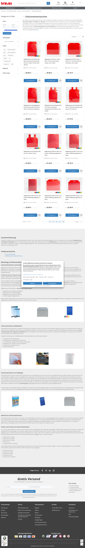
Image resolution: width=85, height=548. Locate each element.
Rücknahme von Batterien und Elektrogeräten (24, 515)
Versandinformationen (40, 522)
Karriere (3, 510)
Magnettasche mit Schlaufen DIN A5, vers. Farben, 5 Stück (32, 152)
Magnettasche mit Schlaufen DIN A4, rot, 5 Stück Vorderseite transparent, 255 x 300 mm (74, 107)
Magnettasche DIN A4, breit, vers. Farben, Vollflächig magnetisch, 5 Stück (53, 153)
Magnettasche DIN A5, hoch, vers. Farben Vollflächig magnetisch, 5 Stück (32, 197)
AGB (70, 514)
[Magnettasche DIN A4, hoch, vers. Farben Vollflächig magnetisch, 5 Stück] (74, 141)
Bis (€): (13, 24)
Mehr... (37, 29)
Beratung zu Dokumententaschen (13, 256)
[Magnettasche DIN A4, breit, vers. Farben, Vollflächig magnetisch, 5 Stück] (53, 141)
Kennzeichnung (10, 8)
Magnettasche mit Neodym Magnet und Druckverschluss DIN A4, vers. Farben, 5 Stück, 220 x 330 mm (32, 62)
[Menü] (7, 536)
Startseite (3, 11)
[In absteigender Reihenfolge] (83, 37)
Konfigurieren (31, 80)
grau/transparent (11, 52)
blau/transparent (11, 49)
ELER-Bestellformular (23, 508)
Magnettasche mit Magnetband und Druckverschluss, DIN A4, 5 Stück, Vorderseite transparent (32, 107)
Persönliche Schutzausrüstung (32, 8)
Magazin (37, 508)
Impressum (71, 508)
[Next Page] (63, 221)
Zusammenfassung (10, 254)
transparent (6, 64)
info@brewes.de (56, 510)
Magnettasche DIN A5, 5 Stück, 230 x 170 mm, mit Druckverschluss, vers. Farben (52, 61)
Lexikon (37, 510)
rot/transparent (7, 61)
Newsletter (37, 517)
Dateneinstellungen (74, 516)
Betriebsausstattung (57, 8)
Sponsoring (4, 512)
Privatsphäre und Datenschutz (73, 511)
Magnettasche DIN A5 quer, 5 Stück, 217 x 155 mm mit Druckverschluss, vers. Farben (74, 61)
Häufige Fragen (39, 520)
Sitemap (20, 519)
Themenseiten (38, 515)
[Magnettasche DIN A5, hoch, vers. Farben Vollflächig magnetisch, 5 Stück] (32, 185)
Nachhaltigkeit (4, 515)
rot (9, 58)
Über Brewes (4, 508)
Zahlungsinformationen (41, 524)
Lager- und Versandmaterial (24, 11)
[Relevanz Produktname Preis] (76, 36)
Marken (75, 8)
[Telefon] (81, 540)
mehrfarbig (10, 55)
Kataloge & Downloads (23, 512)
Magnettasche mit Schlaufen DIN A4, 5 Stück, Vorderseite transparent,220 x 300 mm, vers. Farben (53, 108)
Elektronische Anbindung (24, 510)
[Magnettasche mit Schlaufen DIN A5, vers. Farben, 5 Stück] (32, 141)
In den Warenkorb (73, 126)
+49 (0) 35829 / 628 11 (57, 508)
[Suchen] (48, 3)
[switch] (4, 544)
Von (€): (4, 24)
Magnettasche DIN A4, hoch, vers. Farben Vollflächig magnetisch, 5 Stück (74, 153)
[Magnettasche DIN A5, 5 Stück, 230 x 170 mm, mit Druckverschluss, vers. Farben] (53, 48)
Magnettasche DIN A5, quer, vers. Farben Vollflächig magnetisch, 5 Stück (53, 197)
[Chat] (81, 544)
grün (5, 55)
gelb (5, 52)
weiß (12, 64)
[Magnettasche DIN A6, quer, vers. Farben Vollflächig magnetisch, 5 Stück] (74, 185)
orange (5, 58)
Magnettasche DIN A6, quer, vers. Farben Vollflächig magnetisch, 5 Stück (74, 197)
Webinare (3, 517)
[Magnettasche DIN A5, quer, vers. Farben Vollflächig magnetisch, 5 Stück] (53, 185)
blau (5, 49)
